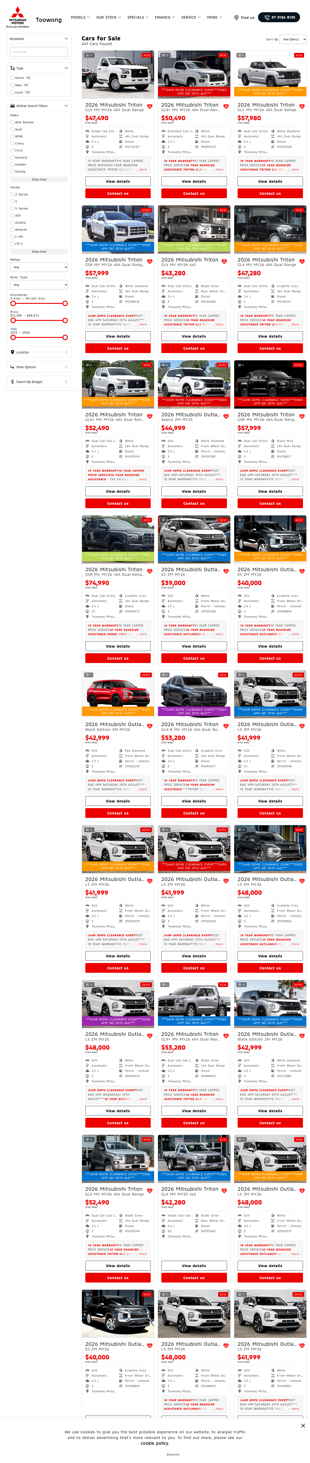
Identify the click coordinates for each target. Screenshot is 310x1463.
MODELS (78, 17)
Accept (137, 1454)
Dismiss (173, 1454)
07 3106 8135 (283, 17)
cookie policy (154, 1443)
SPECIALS (136, 17)
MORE (212, 17)
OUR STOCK (106, 17)
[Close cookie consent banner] (303, 1425)
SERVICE (189, 17)
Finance (163, 17)
